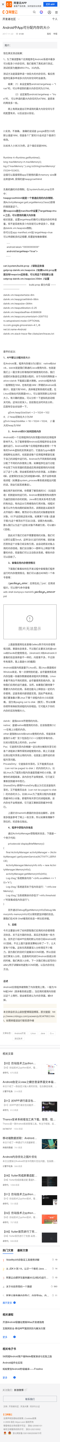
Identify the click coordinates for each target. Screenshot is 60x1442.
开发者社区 (14, 1406)
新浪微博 (19, 1390)
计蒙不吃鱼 (8, 1091)
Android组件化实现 (12, 1362)
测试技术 (18, 1038)
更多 (5, 1337)
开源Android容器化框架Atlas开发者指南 (23, 1322)
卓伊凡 (6, 1072)
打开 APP (50, 4)
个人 (55, 19)
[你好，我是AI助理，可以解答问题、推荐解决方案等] (41, 12)
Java (43, 1033)
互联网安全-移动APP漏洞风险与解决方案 (24, 1328)
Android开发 (20, 1033)
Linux (33, 1033)
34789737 (7, 1128)
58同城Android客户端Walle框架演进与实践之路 (27, 1356)
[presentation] (26, 583)
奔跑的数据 (8, 1147)
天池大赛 (24, 1406)
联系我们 (30, 1399)
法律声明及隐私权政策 (13, 1418)
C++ (52, 1033)
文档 (5, 1406)
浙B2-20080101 (35, 1425)
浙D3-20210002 (33, 1429)
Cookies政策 (30, 1418)
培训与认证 (35, 1406)
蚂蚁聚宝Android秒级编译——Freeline (23, 1368)
